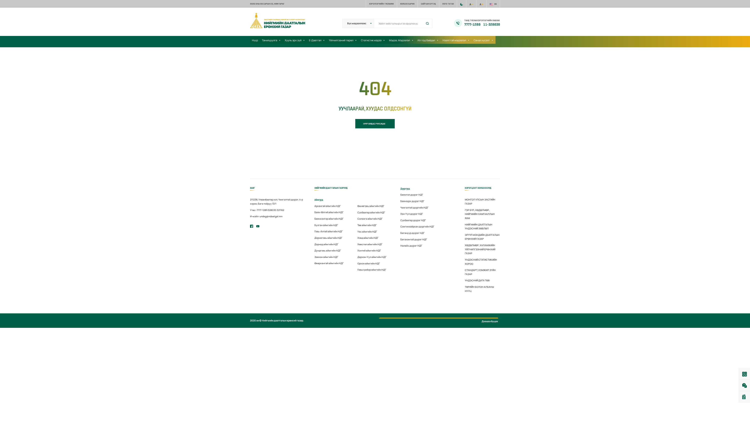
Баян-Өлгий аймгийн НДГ (328, 212)
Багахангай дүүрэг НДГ (413, 239)
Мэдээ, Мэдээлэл (399, 40)
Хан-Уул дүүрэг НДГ (411, 213)
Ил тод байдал (426, 40)
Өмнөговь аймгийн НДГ (370, 206)
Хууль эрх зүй (293, 40)
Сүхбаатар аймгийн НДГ (371, 212)
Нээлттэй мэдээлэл (454, 40)
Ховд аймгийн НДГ (367, 238)
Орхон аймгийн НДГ (368, 263)
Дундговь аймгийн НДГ (327, 250)
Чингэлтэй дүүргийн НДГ (414, 207)
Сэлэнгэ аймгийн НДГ (369, 218)
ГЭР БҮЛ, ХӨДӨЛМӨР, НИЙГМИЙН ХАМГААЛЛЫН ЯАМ (480, 214)
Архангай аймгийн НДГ (327, 206)
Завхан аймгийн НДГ (326, 257)
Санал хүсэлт (482, 40)
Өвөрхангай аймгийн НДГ (329, 263)
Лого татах (448, 4)
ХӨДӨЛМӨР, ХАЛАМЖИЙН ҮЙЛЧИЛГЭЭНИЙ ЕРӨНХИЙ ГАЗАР (480, 249)
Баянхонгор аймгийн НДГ (328, 218)
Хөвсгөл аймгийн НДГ (369, 244)
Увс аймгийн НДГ (367, 231)
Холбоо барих (407, 4)
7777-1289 (472, 25)
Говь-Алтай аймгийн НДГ (328, 231)
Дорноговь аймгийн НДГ (328, 238)
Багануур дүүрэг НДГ (412, 233)
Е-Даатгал (315, 40)
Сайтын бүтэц (428, 4)
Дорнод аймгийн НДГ (326, 244)
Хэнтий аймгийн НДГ (369, 250)
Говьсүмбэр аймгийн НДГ (371, 269)
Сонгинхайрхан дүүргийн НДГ (417, 226)
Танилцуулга (269, 40)
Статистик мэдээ (371, 40)
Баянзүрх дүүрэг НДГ (412, 201)
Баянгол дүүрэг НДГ (411, 194)
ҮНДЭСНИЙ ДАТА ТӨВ (477, 280)
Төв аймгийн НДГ (367, 225)
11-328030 (491, 25)
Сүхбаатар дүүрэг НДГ (413, 220)
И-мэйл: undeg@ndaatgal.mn (266, 216)
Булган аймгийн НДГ (326, 225)
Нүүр (255, 40)
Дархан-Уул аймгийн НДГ (371, 257)
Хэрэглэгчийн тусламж (381, 4)
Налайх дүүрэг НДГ (411, 245)
